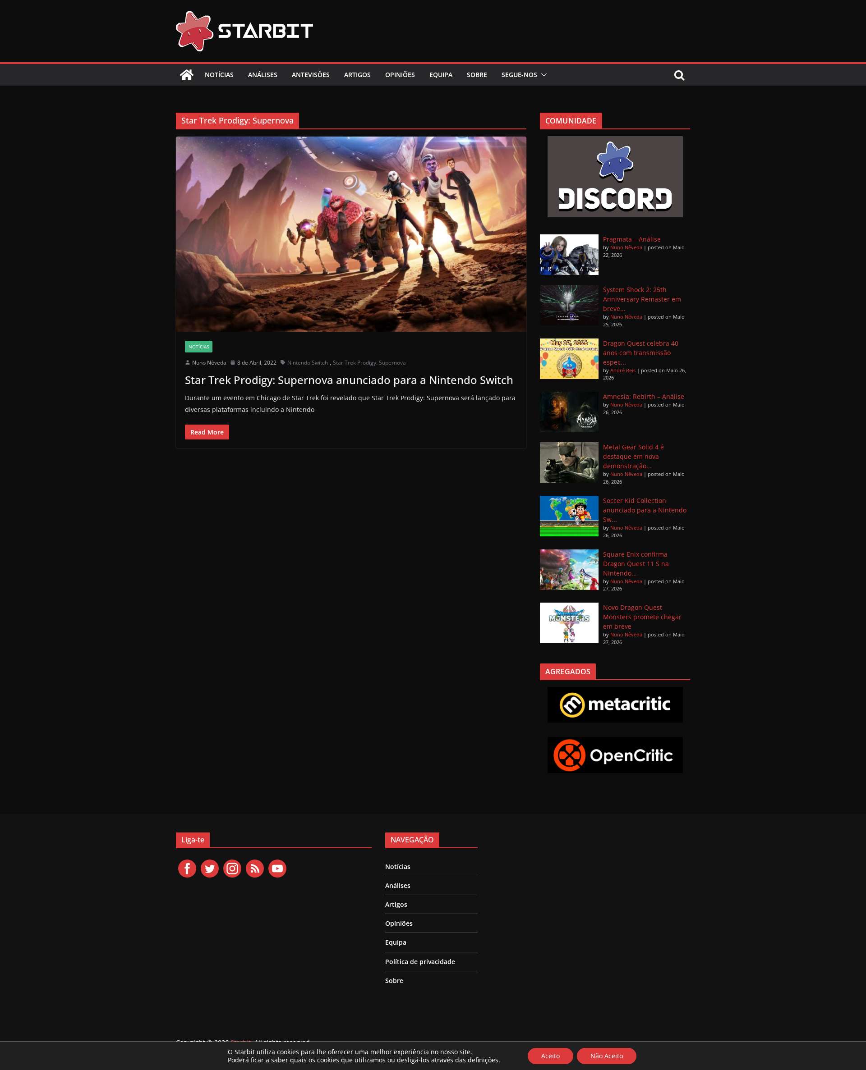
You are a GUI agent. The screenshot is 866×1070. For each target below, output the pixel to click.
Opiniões (400, 74)
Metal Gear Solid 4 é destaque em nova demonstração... (633, 456)
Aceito (550, 1056)
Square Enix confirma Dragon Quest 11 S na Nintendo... (636, 563)
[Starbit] (187, 75)
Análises (262, 74)
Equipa (440, 74)
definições (483, 1060)
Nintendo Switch (307, 362)
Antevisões (311, 74)
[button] (542, 75)
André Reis (623, 370)
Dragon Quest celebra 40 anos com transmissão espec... (640, 352)
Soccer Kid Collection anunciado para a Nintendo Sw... (644, 510)
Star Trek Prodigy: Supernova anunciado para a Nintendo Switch (349, 379)
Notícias (219, 74)
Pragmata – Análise (632, 239)
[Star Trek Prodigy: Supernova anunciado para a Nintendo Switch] (351, 234)
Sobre (477, 74)
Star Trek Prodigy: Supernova (369, 362)
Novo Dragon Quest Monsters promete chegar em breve (642, 617)
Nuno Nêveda (209, 362)
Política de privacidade (420, 961)
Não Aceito (606, 1056)
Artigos (357, 74)
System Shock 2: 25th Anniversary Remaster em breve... (642, 299)
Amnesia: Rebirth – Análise (643, 396)
